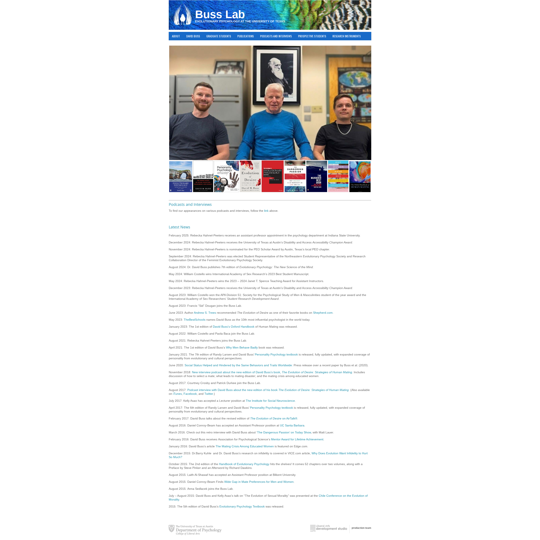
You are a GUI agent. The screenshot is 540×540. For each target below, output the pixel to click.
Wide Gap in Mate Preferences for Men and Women (259, 481)
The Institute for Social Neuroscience (270, 400)
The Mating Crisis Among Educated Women (245, 446)
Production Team (361, 527)
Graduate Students (217, 36)
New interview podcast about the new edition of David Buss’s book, (272, 372)
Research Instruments (346, 36)
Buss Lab (220, 14)
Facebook (190, 393)
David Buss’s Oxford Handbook (233, 326)
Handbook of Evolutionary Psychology (244, 464)
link (266, 210)
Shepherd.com (323, 312)
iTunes (177, 393)
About (174, 36)
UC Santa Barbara (292, 425)
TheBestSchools (194, 319)
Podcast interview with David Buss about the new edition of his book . (268, 390)
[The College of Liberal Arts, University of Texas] (328, 528)
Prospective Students (312, 36)
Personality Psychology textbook (276, 354)
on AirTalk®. (274, 418)
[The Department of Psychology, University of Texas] (195, 530)
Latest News (179, 226)
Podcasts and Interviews (276, 36)
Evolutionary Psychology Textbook (242, 506)
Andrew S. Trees (205, 312)
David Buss (191, 36)
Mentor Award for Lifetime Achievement (297, 439)
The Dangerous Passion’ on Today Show (284, 432)
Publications (244, 36)
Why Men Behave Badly (242, 347)
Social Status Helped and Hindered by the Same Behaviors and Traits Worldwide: (239, 365)
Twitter (208, 393)
